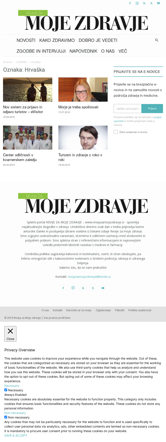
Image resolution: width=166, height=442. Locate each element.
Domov (7, 62)
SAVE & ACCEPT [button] (15, 435)
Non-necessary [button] (15, 413)
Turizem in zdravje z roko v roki (80, 157)
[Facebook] (130, 3)
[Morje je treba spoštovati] (83, 89)
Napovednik (83, 51)
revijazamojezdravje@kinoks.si (89, 277)
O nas (108, 51)
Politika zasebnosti (139, 310)
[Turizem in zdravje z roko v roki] (83, 138)
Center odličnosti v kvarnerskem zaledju (20, 157)
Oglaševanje (103, 310)
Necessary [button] (11, 385)
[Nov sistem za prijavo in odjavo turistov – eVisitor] (27, 89)
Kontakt (57, 310)
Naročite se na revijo (79, 310)
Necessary (15, 390)
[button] (156, 40)
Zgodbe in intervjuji (41, 51)
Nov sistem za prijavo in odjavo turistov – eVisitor (23, 109)
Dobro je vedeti (98, 40)
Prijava (152, 108)
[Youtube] (158, 3)
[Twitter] (151, 3)
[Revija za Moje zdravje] (83, 21)
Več (122, 51)
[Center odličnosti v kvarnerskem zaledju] (27, 138)
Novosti (26, 40)
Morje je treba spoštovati (78, 106)
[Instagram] (137, 3)
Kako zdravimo (57, 40)
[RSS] (144, 3)
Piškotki (119, 310)
